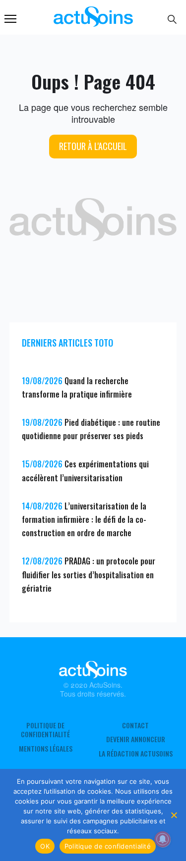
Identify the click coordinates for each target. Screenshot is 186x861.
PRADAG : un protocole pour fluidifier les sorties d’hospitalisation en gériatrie (88, 574)
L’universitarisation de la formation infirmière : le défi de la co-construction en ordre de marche (84, 519)
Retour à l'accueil (93, 146)
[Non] (174, 815)
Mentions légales (45, 748)
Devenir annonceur (135, 739)
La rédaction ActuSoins (136, 753)
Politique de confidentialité (45, 730)
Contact (135, 725)
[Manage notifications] (163, 839)
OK (45, 846)
